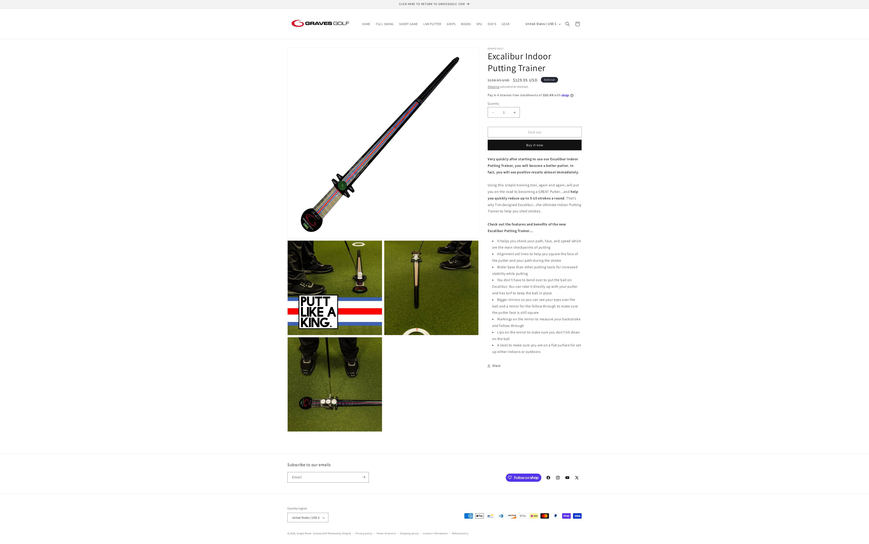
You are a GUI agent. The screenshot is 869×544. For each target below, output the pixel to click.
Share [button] (496, 366)
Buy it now (534, 145)
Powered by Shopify (339, 533)
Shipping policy (409, 533)
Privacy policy (364, 533)
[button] (568, 24)
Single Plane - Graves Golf (312, 533)
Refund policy (460, 533)
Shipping (493, 86)
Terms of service (386, 533)
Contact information (435, 533)
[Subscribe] (364, 477)
